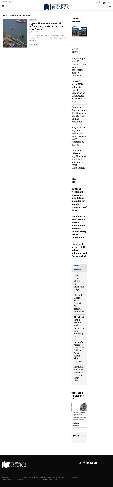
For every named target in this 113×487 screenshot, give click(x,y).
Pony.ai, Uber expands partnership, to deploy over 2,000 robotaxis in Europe (79, 136)
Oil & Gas (33, 20)
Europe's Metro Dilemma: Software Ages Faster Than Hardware (79, 351)
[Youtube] (91, 463)
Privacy (44, 479)
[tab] (76, 266)
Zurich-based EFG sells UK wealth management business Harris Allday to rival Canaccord (79, 227)
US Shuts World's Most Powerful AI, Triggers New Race (79, 303)
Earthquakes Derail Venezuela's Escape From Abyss (79, 373)
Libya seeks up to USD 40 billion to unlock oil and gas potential (79, 249)
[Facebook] (77, 463)
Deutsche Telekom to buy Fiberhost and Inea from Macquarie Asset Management (79, 159)
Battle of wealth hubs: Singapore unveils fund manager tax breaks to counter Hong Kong (79, 199)
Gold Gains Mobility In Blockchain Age (79, 282)
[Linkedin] (88, 463)
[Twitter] (80, 463)
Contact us (16, 477)
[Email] (95, 463)
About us (5, 477)
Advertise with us (30, 477)
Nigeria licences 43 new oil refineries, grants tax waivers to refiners (47, 26)
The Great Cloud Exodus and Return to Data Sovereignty (79, 326)
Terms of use (55, 479)
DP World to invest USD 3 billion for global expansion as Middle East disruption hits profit (79, 91)
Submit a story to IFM (49, 477)
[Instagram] (84, 463)
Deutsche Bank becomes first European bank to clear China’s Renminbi (79, 114)
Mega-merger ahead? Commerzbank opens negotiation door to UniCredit (79, 67)
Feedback (74, 477)
